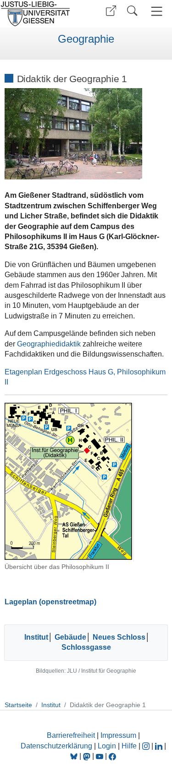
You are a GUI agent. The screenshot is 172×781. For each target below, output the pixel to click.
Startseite (18, 704)
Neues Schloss (119, 637)
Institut (36, 637)
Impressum (118, 735)
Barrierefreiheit (71, 735)
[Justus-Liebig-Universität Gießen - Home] (41, 14)
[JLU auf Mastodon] (87, 756)
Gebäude (70, 637)
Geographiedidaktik (49, 344)
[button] (111, 11)
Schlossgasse (86, 647)
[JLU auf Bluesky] (74, 756)
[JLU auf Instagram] (146, 746)
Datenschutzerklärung (56, 746)
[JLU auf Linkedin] (159, 746)
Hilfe (129, 746)
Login (108, 746)
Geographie (86, 39)
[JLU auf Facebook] (112, 756)
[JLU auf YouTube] (99, 756)
